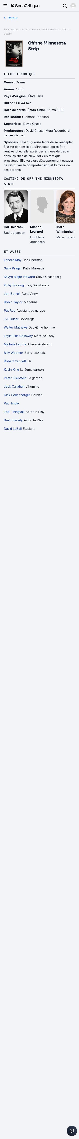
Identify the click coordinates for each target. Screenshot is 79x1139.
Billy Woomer (13, 353)
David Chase (32, 124)
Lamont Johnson (36, 117)
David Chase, (35, 131)
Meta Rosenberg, (58, 131)
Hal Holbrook (13, 227)
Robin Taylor (13, 302)
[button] (73, 6)
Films (24, 29)
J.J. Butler (11, 319)
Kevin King (11, 369)
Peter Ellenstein (15, 378)
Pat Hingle (11, 403)
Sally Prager (13, 268)
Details (8, 33)
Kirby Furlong (14, 285)
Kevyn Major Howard (19, 277)
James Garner (14, 135)
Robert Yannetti (15, 361)
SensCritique (11, 29)
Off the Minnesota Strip (54, 29)
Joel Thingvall (14, 412)
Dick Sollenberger (17, 395)
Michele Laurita (15, 344)
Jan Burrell (12, 294)
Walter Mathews (15, 327)
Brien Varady (13, 420)
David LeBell (13, 429)
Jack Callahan (14, 386)
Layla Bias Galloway (18, 336)
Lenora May (12, 260)
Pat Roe (9, 310)
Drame (34, 29)
